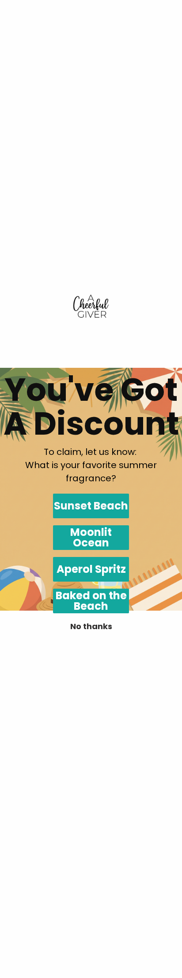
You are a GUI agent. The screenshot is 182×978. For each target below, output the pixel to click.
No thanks (91, 626)
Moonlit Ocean (91, 537)
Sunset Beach (91, 505)
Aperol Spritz (91, 569)
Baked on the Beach (91, 601)
